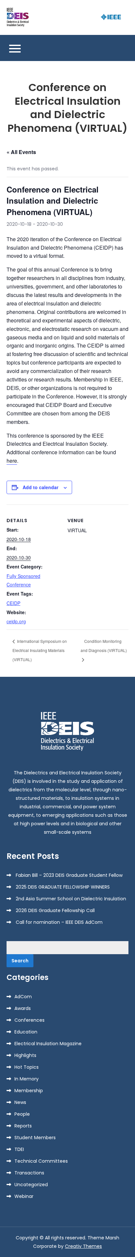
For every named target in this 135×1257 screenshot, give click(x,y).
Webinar (23, 1196)
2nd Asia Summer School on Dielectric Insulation (71, 898)
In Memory (26, 1079)
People (22, 1114)
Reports (23, 1126)
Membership (28, 1090)
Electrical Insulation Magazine (48, 1043)
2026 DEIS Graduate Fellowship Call (55, 910)
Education (25, 1032)
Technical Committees (41, 1161)
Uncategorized (31, 1184)
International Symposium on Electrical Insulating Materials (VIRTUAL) (39, 650)
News (20, 1102)
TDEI (19, 1149)
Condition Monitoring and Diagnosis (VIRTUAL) (104, 645)
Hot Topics (26, 1067)
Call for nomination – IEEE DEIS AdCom (59, 922)
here (12, 460)
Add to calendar (40, 487)
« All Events (21, 152)
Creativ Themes (83, 1246)
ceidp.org (16, 621)
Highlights (25, 1055)
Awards (22, 1008)
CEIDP (13, 603)
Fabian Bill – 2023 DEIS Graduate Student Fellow (69, 875)
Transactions (29, 1173)
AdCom (23, 996)
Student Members (35, 1137)
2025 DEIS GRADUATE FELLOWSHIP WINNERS (63, 887)
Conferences (29, 1020)
